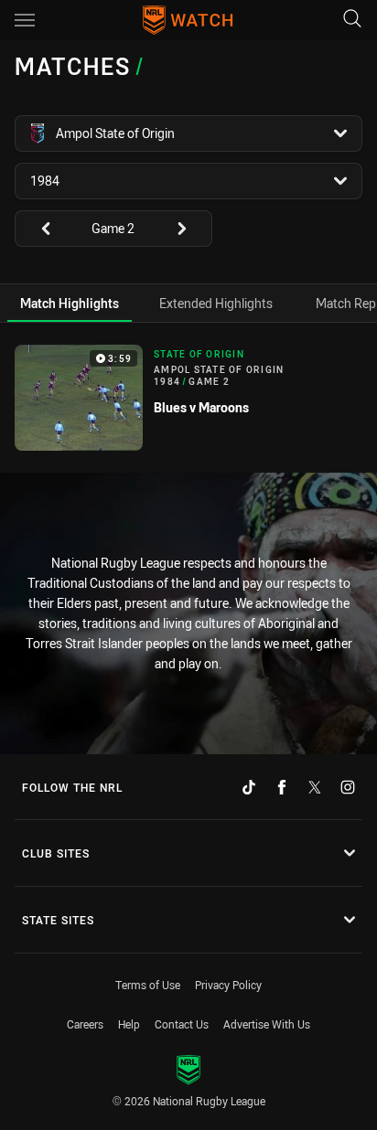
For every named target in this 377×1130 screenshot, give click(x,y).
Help (129, 1024)
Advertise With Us (266, 1024)
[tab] (69, 303)
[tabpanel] (188, 398)
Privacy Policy (228, 984)
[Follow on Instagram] (347, 787)
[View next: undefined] (190, 228)
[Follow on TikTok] (249, 787)
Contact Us (182, 1024)
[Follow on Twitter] (314, 787)
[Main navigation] (25, 20)
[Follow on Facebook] (282, 787)
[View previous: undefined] (37, 228)
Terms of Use (147, 984)
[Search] (352, 19)
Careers (85, 1024)
